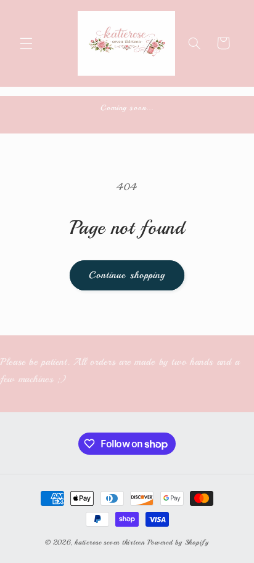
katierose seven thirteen (111, 542)
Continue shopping (127, 275)
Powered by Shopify (178, 542)
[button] (26, 43)
